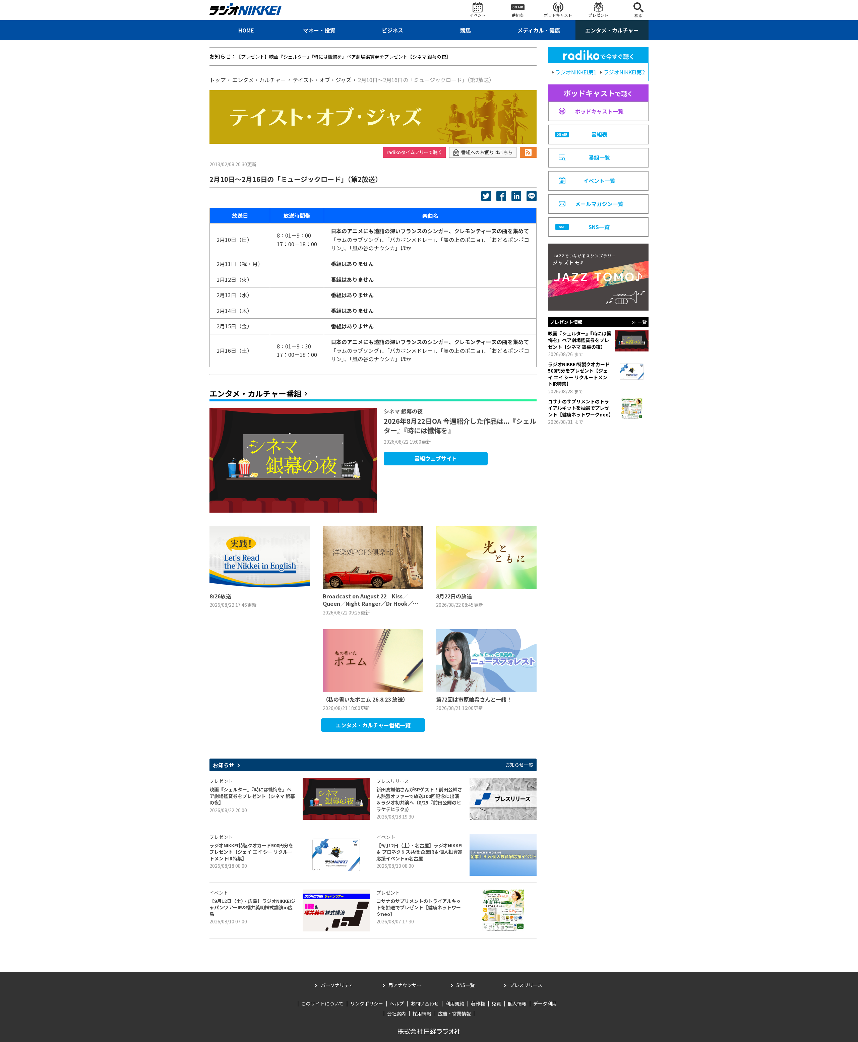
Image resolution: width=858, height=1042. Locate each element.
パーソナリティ (337, 985)
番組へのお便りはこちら (487, 152)
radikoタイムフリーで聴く (414, 152)
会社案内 (396, 1013)
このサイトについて (322, 1003)
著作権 (478, 1003)
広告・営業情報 (454, 1013)
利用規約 (454, 1003)
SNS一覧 (465, 985)
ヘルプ (397, 1003)
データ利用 (545, 1003)
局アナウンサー (404, 985)
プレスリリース (526, 985)
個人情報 (517, 1003)
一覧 (642, 322)
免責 (496, 1003)
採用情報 (422, 1013)
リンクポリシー (366, 1003)
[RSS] (528, 152)
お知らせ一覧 (519, 765)
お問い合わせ (425, 1003)
